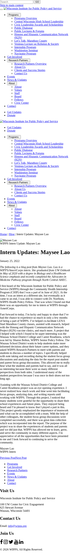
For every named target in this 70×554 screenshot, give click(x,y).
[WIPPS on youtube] (16, 543)
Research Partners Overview (30, 63)
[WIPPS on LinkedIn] (21, 543)
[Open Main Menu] (1, 9)
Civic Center (21, 102)
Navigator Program (25, 53)
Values (18, 89)
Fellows (18, 99)
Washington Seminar (26, 50)
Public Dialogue (23, 27)
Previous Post (7, 457)
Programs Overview (25, 18)
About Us (19, 66)
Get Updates (14, 112)
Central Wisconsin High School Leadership (38, 21)
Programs (15, 15)
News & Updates (17, 79)
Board (17, 96)
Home (3, 234)
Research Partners (19, 60)
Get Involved (14, 56)
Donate (11, 115)
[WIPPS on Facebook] (1, 543)
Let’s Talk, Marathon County (30, 40)
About (13, 83)
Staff (17, 93)
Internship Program (25, 47)
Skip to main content (11, 5)
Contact (11, 106)
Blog (12, 234)
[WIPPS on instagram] (6, 543)
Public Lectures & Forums (29, 31)
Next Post (21, 457)
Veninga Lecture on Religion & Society (36, 43)
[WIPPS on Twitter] (11, 543)
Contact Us (20, 73)
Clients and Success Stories (29, 70)
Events (11, 76)
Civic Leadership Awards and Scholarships (38, 24)
